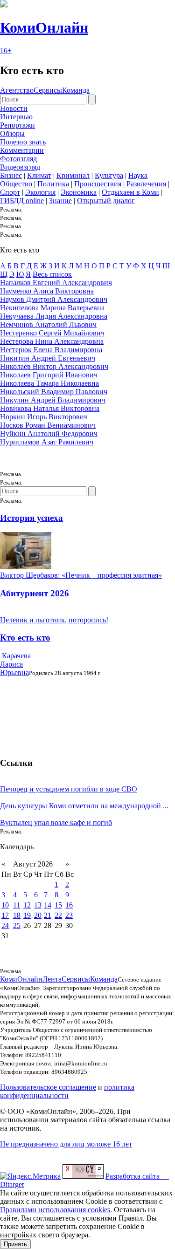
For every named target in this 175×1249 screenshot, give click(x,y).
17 (5, 915)
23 (69, 915)
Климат (39, 175)
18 (17, 915)
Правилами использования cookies (55, 1210)
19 (27, 915)
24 (5, 925)
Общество (16, 184)
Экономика (79, 192)
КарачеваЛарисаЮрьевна (15, 664)
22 (58, 915)
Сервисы (48, 90)
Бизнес (11, 175)
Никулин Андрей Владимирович (52, 400)
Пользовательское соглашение (48, 1087)
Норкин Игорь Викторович (44, 417)
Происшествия (97, 184)
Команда (76, 90)
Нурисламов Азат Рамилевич (46, 442)
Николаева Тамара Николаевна (49, 383)
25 (17, 925)
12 (27, 905)
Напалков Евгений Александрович (56, 283)
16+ (6, 51)
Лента (52, 979)
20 (38, 915)
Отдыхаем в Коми (130, 192)
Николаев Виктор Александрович (54, 366)
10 (5, 905)
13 (38, 905)
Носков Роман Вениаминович (48, 425)
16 (69, 905)
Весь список (52, 274)
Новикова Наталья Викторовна (49, 408)
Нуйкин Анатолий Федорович (49, 433)
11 (16, 905)
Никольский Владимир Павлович (53, 392)
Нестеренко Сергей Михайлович (52, 333)
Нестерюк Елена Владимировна (51, 350)
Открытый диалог (106, 201)
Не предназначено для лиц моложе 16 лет (66, 1144)
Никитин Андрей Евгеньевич (47, 358)
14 (47, 905)
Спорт (10, 192)
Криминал (73, 175)
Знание (60, 201)
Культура (109, 175)
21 (47, 915)
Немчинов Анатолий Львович (48, 324)
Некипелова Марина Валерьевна (52, 308)
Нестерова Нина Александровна (52, 341)
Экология (40, 192)
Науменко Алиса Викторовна (47, 291)
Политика (53, 184)
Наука (137, 175)
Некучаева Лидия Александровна (53, 316)
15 (58, 905)
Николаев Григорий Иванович (49, 375)
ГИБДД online (22, 201)
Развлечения (146, 184)
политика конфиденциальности (67, 1091)
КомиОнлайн (44, 27)
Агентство (17, 90)
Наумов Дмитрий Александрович (53, 299)
